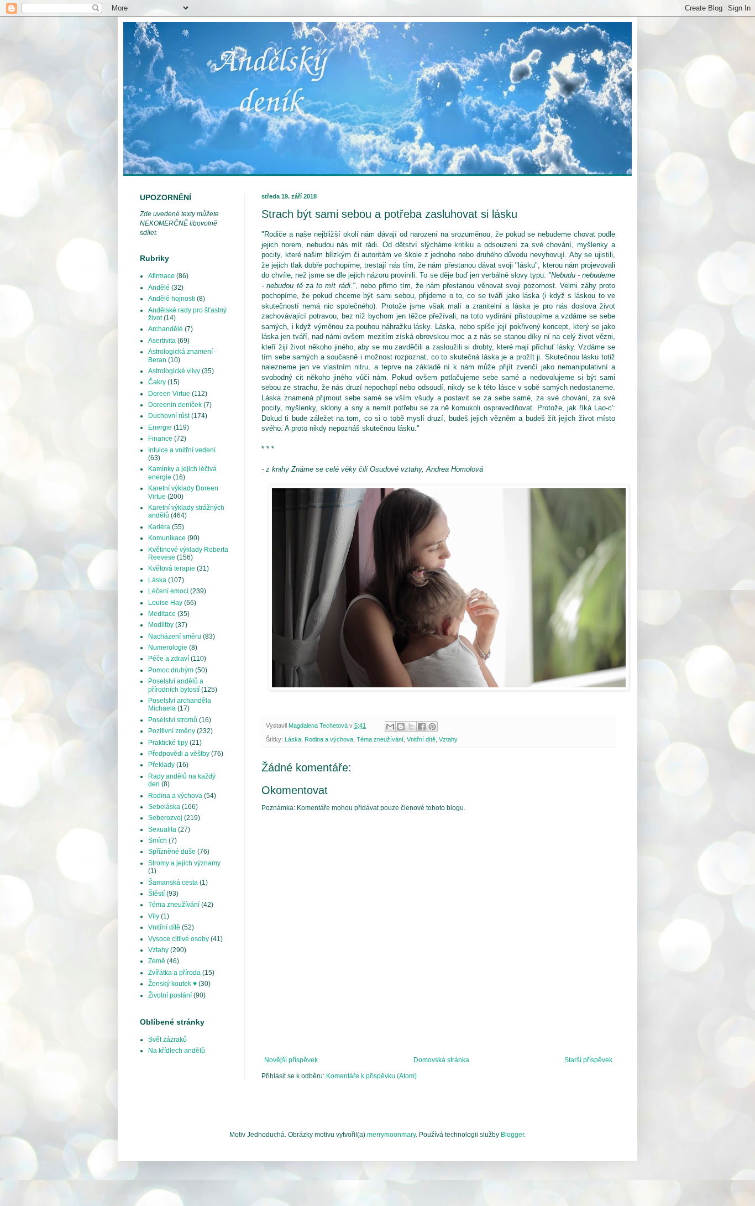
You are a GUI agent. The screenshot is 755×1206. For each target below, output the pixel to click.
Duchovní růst (169, 416)
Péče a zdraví (168, 658)
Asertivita (162, 340)
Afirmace (161, 276)
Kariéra (159, 527)
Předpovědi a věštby (178, 754)
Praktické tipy (168, 742)
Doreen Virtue (169, 394)
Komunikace (167, 538)
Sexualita (162, 829)
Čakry (157, 382)
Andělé (159, 287)
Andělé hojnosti (171, 298)
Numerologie (167, 647)
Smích (157, 840)
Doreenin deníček (175, 405)
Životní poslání (170, 995)
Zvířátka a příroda (174, 973)
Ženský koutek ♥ (172, 984)
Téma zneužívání (379, 739)
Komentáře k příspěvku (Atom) (371, 1076)
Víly (153, 916)
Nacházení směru (174, 636)
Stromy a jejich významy (184, 863)
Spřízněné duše (172, 851)
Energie (160, 427)
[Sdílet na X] (411, 726)
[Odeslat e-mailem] (390, 726)
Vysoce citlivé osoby (178, 939)
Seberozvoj (165, 818)
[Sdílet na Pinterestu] (432, 726)
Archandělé (165, 329)
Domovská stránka (441, 1060)
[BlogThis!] (400, 726)
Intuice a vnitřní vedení (182, 450)
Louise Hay (165, 603)
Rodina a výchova (329, 739)
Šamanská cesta (173, 882)
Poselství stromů (172, 720)
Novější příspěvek (291, 1060)
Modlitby (161, 625)
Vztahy (448, 739)
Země (156, 961)
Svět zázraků (167, 1039)
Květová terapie (171, 568)
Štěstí (156, 893)
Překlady (161, 765)
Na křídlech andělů (176, 1050)
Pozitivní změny (171, 731)
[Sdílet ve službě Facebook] (421, 726)
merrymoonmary (391, 1135)
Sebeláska (164, 807)
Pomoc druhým (170, 670)
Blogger (512, 1135)
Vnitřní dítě (421, 739)
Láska (293, 739)
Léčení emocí (168, 591)
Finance (160, 438)
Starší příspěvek (588, 1060)
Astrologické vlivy (174, 371)
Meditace (162, 614)
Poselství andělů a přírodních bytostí (175, 685)
